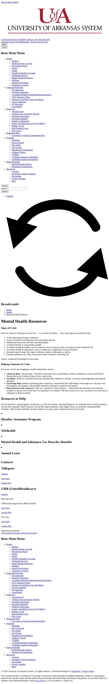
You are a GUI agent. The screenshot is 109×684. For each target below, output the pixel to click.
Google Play (6, 512)
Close (4, 47)
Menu (4, 45)
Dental (14, 68)
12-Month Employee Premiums (25, 157)
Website (4, 474)
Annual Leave (18, 111)
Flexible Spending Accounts (23, 73)
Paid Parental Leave (20, 128)
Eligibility (16, 140)
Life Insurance (18, 90)
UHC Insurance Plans (21, 97)
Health (9, 59)
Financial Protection (14, 87)
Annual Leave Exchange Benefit (25, 114)
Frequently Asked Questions (23, 174)
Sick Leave (16, 131)
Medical (15, 61)
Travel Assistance (19, 102)
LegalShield (17, 107)
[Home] (54, 37)
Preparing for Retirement (22, 167)
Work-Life (10, 109)
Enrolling (10, 138)
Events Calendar (19, 179)
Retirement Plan (13, 133)
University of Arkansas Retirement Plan (28, 135)
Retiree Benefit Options (22, 164)
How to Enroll (18, 143)
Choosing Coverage (20, 85)
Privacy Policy (88, 671)
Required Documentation (22, 150)
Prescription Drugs (19, 66)
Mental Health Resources (22, 78)
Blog (14, 181)
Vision (14, 71)
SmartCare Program (20, 83)
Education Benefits (20, 119)
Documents (16, 176)
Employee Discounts (20, 121)
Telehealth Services (20, 75)
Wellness (15, 80)
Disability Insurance (20, 92)
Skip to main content (9, 2)
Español (9, 196)
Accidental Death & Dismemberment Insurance (31, 95)
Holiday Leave (18, 126)
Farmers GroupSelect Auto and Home (27, 99)
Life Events (16, 147)
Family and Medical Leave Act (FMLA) (28, 123)
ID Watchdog (17, 104)
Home (9, 310)
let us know (40, 680)
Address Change (19, 152)
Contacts (15, 171)
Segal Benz (76, 671)
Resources (10, 169)
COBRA (15, 155)
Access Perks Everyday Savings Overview (19, 533)
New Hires (16, 145)
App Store (5, 508)
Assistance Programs (20, 116)
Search (5, 186)
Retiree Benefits (13, 162)
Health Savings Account (22, 63)
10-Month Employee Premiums (25, 159)
